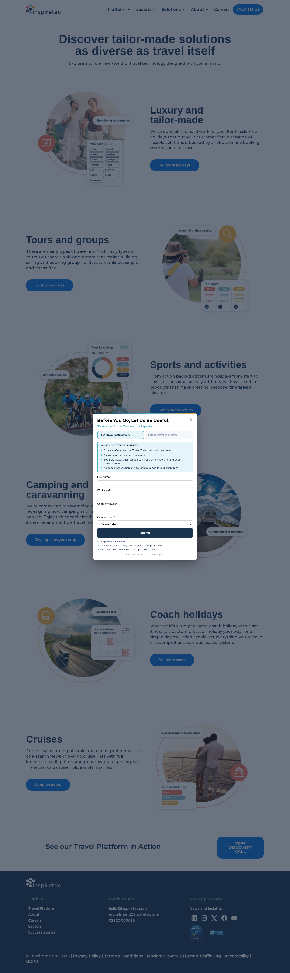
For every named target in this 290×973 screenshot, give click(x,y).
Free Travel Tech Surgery (115, 435)
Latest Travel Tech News (163, 435)
